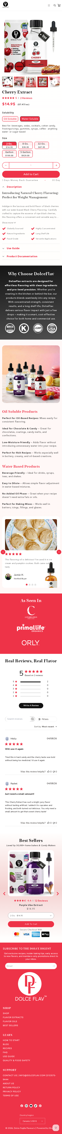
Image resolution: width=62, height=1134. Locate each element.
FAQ (5, 1052)
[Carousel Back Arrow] (7, 82)
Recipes (7, 1048)
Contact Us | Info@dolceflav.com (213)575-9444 (29, 1077)
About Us (8, 1083)
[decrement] (5, 165)
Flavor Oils (10, 1021)
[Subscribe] (53, 966)
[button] (49, 5)
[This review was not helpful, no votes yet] (54, 771)
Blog (6, 1044)
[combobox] (45, 726)
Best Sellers (10, 1025)
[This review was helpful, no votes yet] (48, 771)
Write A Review (31, 705)
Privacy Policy (12, 1091)
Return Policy (11, 1087)
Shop (6, 1013)
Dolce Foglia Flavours (24, 1128)
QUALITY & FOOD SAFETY (16, 1060)
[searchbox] (17, 719)
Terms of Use (11, 1095)
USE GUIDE (9, 1056)
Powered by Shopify (47, 1128)
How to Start (11, 1040)
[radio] (10, 119)
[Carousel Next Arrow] (55, 82)
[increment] (56, 165)
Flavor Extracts (13, 1017)
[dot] (27, 584)
